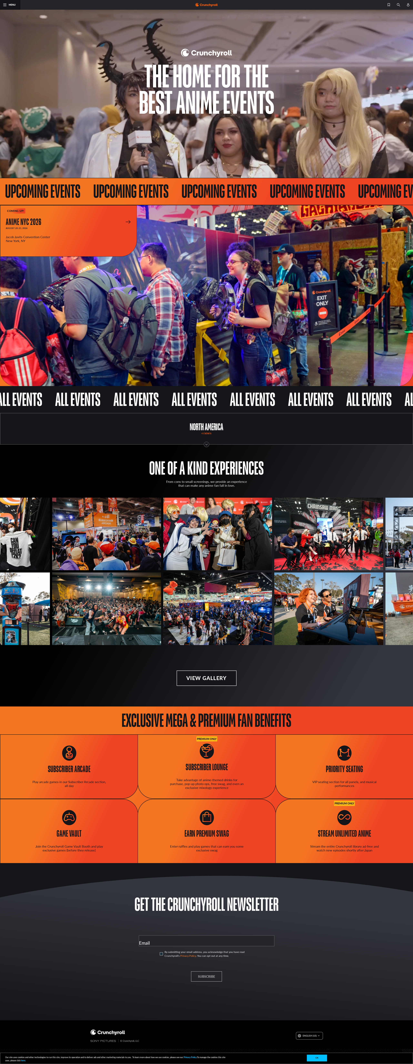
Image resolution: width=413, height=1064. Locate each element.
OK (316, 1058)
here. (23, 1060)
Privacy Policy (188, 955)
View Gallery (206, 678)
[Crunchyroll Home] (107, 1032)
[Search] (398, 5)
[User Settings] (408, 5)
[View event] (128, 221)
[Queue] (389, 5)
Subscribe (206, 976)
